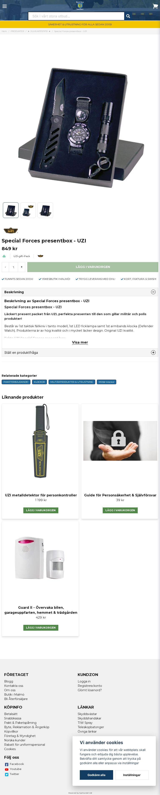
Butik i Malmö (14, 694)
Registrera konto (90, 686)
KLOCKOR (39, 381)
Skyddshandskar (89, 718)
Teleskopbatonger (91, 727)
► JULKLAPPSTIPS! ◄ (39, 31)
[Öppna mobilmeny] (4, 6)
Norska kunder (14, 740)
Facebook (17, 764)
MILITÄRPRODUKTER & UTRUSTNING (71, 381)
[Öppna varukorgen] (155, 6)
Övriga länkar (87, 731)
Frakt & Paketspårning (20, 723)
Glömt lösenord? (90, 690)
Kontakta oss (13, 686)
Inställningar (132, 775)
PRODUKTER (17, 31)
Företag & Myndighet (20, 736)
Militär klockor (106, 381)
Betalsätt (11, 714)
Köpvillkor (11, 731)
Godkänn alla (96, 775)
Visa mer (80, 342)
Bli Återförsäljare (16, 699)
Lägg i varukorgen (41, 510)
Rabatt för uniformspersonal (24, 745)
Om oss (9, 690)
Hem (4, 31)
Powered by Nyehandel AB (80, 793)
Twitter (14, 774)
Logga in (84, 681)
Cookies (10, 749)
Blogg (8, 681)
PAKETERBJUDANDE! (16, 381)
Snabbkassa (12, 718)
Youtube (15, 769)
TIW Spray (85, 723)
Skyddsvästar (87, 714)
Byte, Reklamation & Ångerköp (26, 727)
